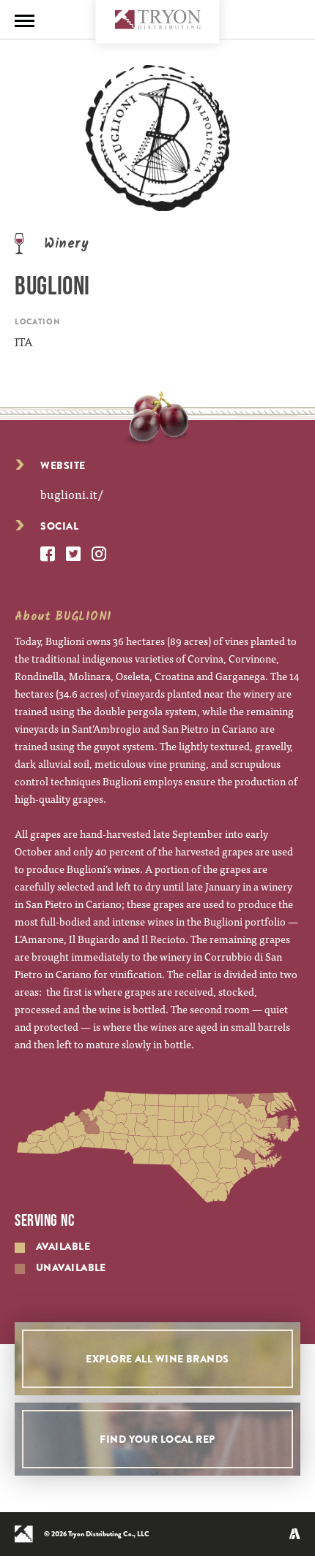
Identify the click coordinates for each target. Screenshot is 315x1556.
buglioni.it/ (71, 493)
